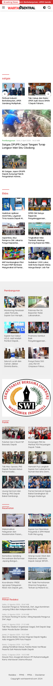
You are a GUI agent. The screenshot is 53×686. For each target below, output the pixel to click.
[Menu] (4, 7)
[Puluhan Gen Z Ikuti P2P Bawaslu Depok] (13, 433)
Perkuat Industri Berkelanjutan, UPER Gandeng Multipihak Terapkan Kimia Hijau (12, 101)
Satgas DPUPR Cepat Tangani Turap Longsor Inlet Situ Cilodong (23, 146)
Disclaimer (40, 675)
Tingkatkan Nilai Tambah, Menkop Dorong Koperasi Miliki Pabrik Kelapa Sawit (38, 240)
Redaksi (12, 675)
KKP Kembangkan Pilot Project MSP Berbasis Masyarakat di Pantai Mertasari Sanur (13, 265)
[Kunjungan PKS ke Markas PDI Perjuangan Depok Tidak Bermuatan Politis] (39, 433)
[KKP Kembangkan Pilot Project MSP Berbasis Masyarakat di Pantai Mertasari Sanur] (13, 253)
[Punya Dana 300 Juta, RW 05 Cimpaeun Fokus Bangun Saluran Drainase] (38, 353)
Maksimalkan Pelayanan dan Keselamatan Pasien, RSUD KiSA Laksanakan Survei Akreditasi (13, 532)
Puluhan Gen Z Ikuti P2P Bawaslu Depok (13, 443)
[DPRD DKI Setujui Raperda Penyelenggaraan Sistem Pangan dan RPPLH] (39, 204)
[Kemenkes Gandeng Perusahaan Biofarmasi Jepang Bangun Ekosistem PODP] (13, 546)
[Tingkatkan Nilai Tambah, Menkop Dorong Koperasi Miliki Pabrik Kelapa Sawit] (39, 228)
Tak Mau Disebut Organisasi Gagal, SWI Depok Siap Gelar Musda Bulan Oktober (26, 628)
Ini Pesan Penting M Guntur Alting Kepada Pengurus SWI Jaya (26, 618)
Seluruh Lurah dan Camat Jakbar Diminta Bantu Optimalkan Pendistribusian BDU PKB (13, 364)
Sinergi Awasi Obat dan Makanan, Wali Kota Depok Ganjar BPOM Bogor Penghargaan (39, 558)
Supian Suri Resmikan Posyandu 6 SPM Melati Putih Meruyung (39, 532)
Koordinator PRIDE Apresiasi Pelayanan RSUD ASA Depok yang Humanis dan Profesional (13, 585)
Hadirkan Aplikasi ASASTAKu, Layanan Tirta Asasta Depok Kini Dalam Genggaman (13, 216)
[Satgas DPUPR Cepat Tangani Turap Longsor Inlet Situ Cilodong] (26, 123)
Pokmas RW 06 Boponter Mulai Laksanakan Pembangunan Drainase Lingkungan (38, 313)
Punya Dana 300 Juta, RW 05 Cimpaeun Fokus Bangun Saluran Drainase (36, 364)
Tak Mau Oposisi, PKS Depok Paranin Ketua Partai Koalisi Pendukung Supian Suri (13, 469)
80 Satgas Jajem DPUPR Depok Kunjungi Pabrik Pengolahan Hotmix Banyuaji (13, 174)
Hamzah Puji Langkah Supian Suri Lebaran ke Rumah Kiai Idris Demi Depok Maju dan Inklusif (39, 469)
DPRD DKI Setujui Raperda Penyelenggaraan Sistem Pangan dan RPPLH (37, 216)
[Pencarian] (49, 7)
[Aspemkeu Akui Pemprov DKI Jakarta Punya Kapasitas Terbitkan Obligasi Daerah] (13, 228)
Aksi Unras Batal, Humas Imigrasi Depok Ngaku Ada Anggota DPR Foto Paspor (24, 638)
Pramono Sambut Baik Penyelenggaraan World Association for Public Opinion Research (38, 338)
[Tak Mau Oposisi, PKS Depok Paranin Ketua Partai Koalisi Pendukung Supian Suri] (13, 457)
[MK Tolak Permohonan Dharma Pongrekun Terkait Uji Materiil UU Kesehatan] (39, 573)
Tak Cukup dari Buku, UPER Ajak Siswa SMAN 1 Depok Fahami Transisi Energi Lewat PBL (39, 101)
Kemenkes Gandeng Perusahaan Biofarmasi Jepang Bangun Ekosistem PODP (13, 558)
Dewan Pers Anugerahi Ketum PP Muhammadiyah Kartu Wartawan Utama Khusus (25, 658)
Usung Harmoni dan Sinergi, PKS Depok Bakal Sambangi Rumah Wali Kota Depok (11, 494)
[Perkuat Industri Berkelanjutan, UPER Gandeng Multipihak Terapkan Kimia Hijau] (13, 89)
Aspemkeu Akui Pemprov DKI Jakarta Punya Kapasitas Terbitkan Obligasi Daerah (12, 240)
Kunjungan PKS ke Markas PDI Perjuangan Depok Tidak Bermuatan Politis (39, 444)
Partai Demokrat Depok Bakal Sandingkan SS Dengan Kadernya (39, 493)
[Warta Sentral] (21, 7)
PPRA (29, 675)
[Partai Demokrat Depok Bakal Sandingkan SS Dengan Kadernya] (39, 482)
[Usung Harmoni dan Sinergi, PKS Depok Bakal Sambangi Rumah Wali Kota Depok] (13, 482)
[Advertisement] (26, 41)
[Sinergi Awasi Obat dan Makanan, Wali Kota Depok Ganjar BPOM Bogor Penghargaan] (39, 546)
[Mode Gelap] (44, 7)
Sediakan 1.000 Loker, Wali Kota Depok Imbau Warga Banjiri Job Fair (39, 265)
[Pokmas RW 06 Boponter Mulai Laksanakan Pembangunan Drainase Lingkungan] (38, 302)
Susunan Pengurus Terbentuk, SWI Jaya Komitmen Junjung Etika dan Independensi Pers (25, 608)
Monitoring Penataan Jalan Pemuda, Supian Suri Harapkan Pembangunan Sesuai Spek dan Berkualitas (14, 313)
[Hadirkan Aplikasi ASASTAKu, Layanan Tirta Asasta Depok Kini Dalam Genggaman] (13, 204)
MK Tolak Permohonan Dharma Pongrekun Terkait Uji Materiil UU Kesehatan (38, 585)
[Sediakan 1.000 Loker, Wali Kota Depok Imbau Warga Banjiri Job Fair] (39, 253)
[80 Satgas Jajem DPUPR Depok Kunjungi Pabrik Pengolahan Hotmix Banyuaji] (14, 162)
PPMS (21, 675)
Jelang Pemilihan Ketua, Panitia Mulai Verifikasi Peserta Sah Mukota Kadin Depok (24, 648)
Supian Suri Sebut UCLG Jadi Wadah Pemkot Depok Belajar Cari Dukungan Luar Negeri (12, 338)
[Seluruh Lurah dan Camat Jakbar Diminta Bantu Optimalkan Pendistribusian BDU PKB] (14, 353)
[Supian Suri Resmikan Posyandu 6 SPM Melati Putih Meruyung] (39, 520)
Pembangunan (8, 140)
